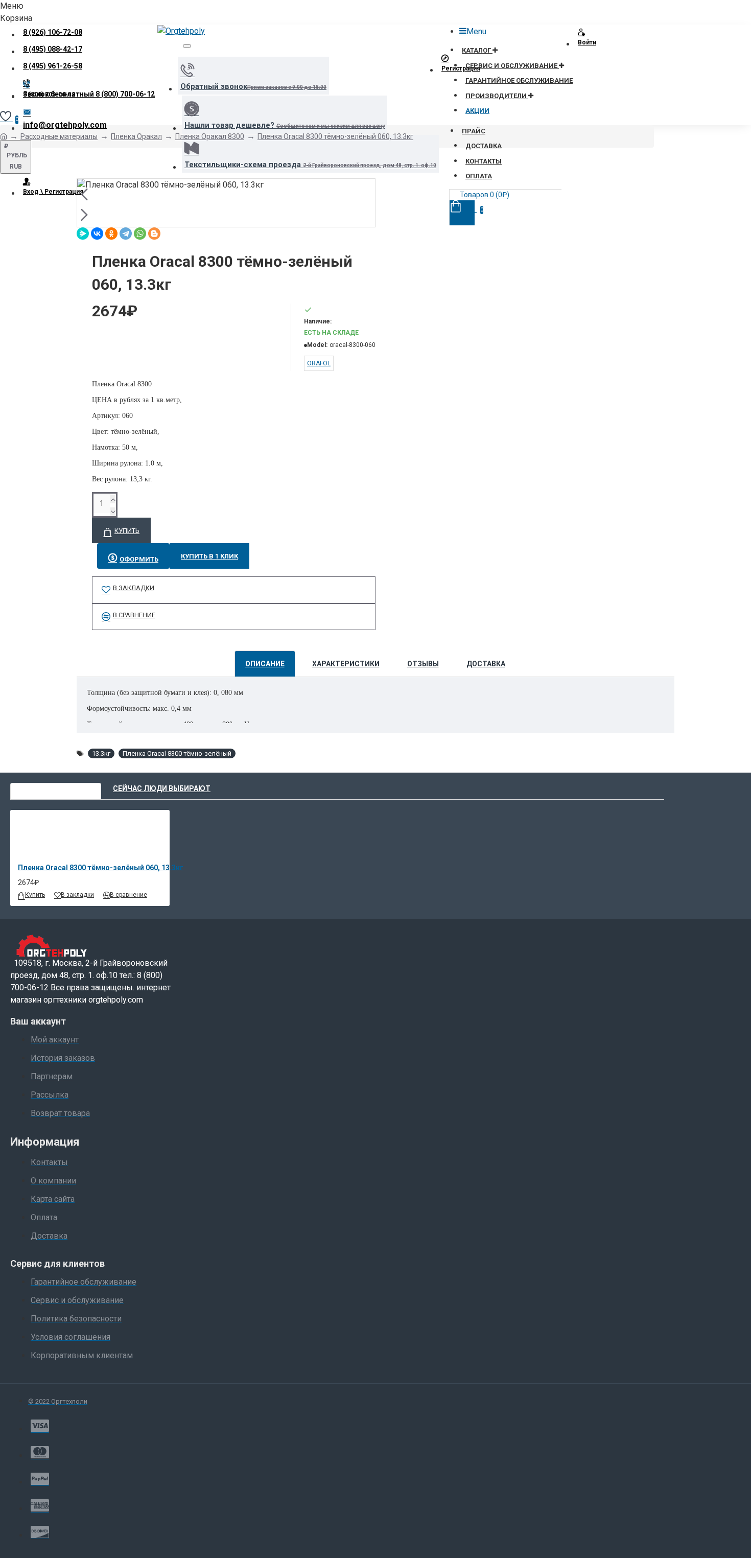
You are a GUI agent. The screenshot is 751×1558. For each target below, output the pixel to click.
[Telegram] (126, 233)
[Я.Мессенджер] (83, 233)
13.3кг (101, 753)
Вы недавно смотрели (56, 788)
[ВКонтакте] (97, 233)
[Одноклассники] (111, 233)
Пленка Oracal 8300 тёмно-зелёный (177, 753)
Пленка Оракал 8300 (209, 136)
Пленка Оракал (136, 136)
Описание (265, 664)
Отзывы (423, 664)
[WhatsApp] (140, 233)
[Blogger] (154, 233)
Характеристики (346, 664)
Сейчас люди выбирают (161, 788)
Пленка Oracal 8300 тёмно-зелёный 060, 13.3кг (335, 136)
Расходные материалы (59, 136)
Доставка (485, 664)
